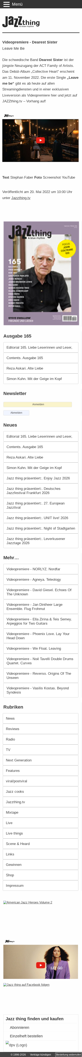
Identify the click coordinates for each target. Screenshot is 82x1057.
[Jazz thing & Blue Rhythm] (22, 26)
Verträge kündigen (40, 1054)
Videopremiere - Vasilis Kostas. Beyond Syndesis (38, 690)
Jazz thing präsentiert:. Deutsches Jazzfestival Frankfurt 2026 (34, 491)
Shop (10, 875)
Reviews (12, 729)
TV (8, 750)
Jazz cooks (15, 791)
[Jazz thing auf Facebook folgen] (41, 996)
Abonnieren (19, 1027)
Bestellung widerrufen (68, 1054)
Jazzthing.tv (20, 198)
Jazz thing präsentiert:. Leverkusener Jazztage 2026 (36, 541)
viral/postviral (16, 781)
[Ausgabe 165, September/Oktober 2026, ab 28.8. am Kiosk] (41, 273)
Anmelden (38, 404)
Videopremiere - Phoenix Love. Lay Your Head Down (38, 636)
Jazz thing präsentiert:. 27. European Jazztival (36, 505)
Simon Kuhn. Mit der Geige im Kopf (34, 379)
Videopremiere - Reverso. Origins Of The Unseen (39, 675)
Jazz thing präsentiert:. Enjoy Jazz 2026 (38, 478)
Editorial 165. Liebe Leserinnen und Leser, (39, 347)
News (10, 718)
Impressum (15, 885)
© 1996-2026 (18, 1054)
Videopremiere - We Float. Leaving (34, 648)
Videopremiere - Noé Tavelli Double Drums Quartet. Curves (40, 661)
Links (10, 854)
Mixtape (12, 812)
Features (13, 771)
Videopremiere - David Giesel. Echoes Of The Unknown (39, 592)
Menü (17, 4)
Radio (10, 739)
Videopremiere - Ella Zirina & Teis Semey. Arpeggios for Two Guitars (39, 621)
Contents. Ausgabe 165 (25, 358)
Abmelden (16, 412)
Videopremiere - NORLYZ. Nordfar (33, 569)
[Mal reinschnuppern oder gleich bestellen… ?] (41, 917)
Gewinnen (13, 865)
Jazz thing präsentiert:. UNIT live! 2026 (37, 518)
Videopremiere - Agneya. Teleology (34, 579)
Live (9, 823)
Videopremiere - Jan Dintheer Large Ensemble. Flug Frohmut (34, 606)
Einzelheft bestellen (26, 1036)
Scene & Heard (18, 844)
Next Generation (19, 760)
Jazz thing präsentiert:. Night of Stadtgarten (41, 528)
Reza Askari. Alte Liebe (25, 368)
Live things (14, 833)
